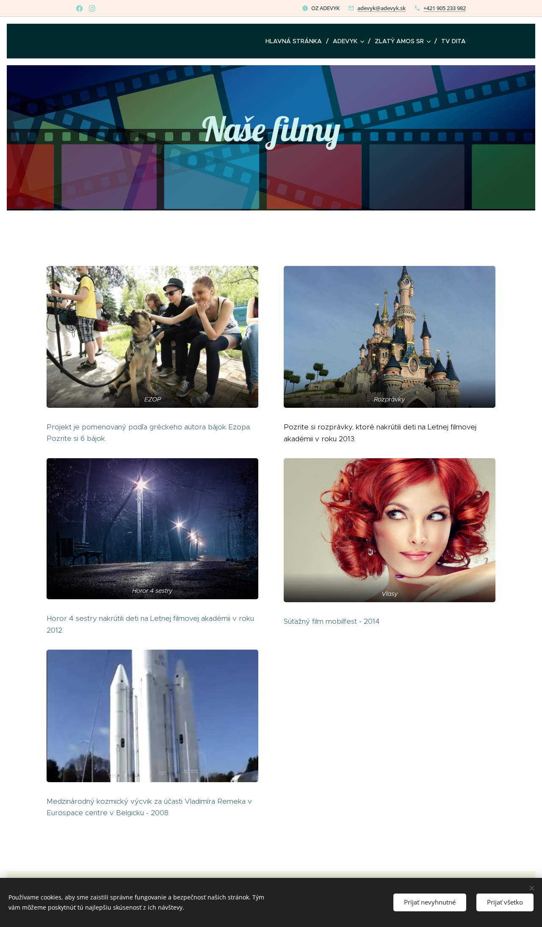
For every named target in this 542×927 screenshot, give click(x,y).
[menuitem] (296, 41)
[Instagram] (92, 8)
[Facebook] (79, 8)
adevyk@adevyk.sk (381, 8)
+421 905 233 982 (444, 8)
